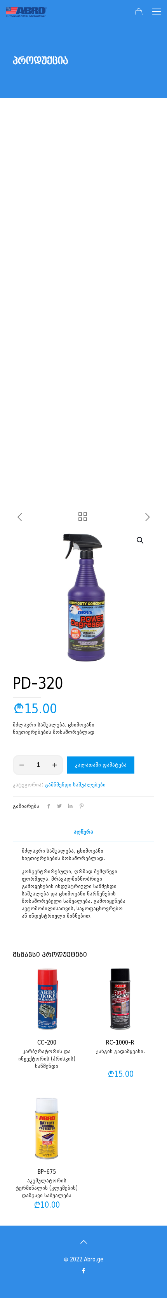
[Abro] (26, 11)
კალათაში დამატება (101, 765)
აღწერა (83, 831)
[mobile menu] (156, 11)
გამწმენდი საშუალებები (75, 784)
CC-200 (46, 1042)
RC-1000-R (120, 1042)
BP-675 (47, 1172)
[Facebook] (84, 1270)
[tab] (83, 832)
